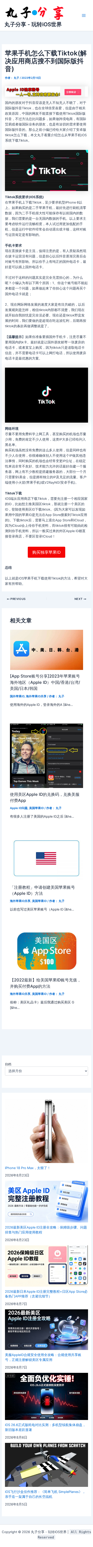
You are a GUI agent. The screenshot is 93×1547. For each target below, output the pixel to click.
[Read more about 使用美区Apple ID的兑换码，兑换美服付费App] (46, 756)
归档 (8, 1064)
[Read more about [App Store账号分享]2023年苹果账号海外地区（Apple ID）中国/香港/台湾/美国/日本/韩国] (46, 649)
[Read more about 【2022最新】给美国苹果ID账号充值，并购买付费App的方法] (46, 951)
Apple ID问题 (19, 808)
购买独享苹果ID (46, 552)
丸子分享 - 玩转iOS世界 (33, 24)
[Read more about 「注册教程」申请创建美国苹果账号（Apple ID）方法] (46, 858)
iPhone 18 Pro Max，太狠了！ (28, 1168)
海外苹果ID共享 (36, 696)
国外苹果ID (17, 696)
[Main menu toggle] (83, 15)
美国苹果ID (36, 808)
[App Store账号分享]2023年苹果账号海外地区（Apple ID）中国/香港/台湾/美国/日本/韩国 (45, 682)
